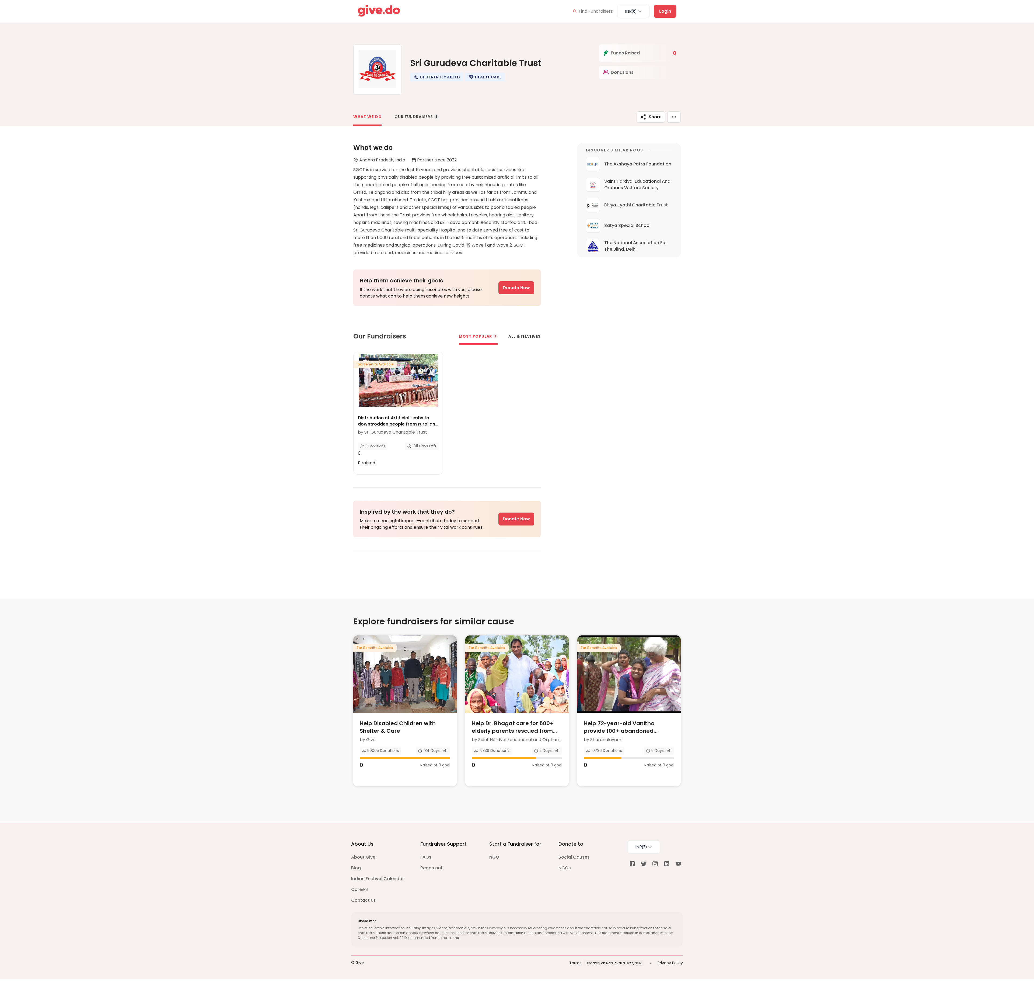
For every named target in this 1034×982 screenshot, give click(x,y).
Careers (360, 889)
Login (665, 11)
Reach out (431, 868)
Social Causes (574, 857)
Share (655, 117)
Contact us (363, 900)
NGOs (564, 868)
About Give (363, 857)
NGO (494, 857)
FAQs (425, 857)
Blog (356, 868)
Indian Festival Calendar (377, 879)
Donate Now (516, 288)
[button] (436, 77)
